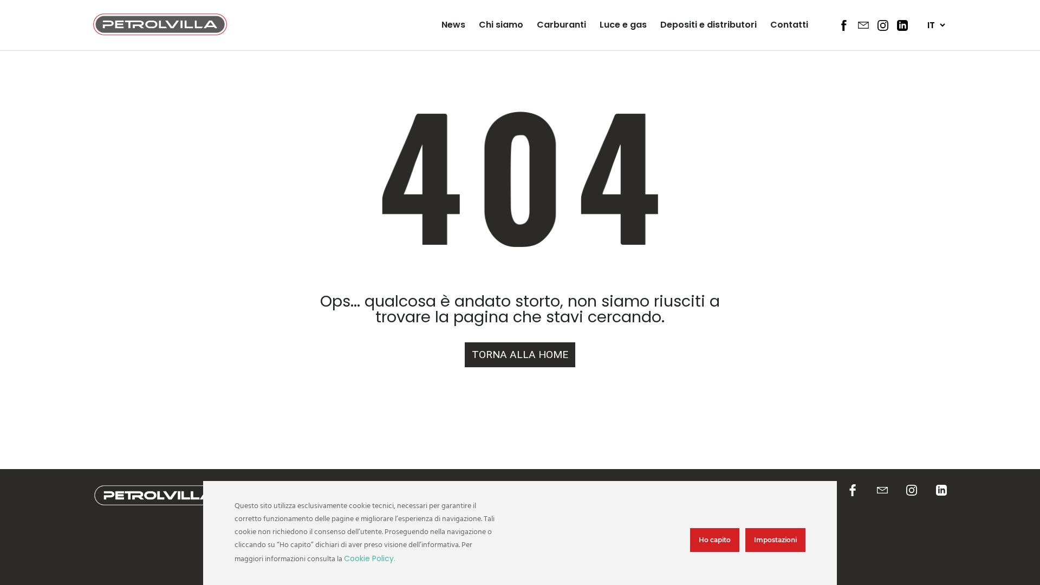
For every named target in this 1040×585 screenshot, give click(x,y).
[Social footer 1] (852, 490)
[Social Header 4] (902, 25)
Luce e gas (623, 24)
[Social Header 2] (863, 25)
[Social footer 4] (941, 490)
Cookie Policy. (369, 558)
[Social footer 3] (911, 490)
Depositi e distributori (708, 24)
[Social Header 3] (882, 25)
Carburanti (561, 24)
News (453, 24)
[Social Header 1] (843, 25)
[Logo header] (160, 32)
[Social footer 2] (882, 490)
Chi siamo (501, 24)
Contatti (789, 24)
